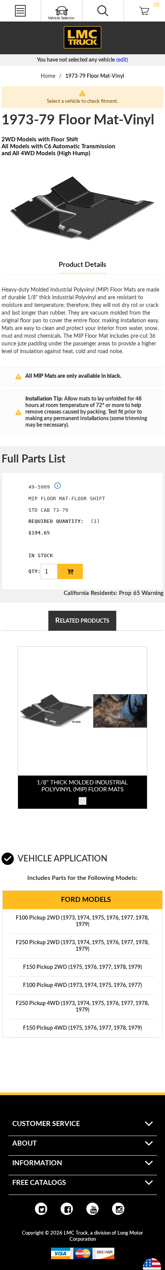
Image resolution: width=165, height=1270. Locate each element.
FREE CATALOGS (20, 22)
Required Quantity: (56, 521)
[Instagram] (118, 1209)
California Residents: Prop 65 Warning (113, 593)
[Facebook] (67, 1209)
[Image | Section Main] (82, 711)
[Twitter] (41, 1209)
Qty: (34, 571)
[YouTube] (92, 1209)
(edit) (122, 60)
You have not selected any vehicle (76, 60)
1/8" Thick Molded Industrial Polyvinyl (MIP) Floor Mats (82, 786)
